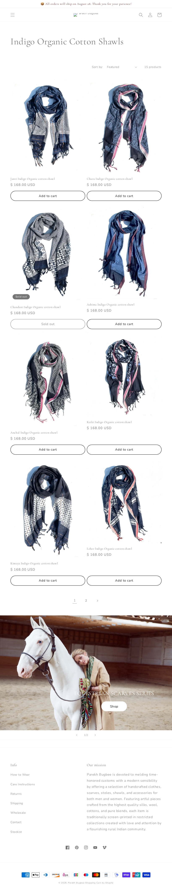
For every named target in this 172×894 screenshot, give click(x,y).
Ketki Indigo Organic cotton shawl (109, 422)
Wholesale (18, 813)
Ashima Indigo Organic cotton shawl (110, 304)
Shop (114, 706)
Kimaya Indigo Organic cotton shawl (34, 563)
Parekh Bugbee (76, 882)
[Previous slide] (76, 735)
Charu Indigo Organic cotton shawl (110, 179)
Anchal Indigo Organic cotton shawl (33, 432)
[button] (12, 15)
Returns (16, 794)
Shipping (16, 803)
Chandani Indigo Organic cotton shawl (35, 307)
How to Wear (20, 775)
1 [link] (75, 600)
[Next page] (97, 600)
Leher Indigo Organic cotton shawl (109, 548)
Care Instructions (22, 784)
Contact (15, 822)
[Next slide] (95, 735)
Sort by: (97, 67)
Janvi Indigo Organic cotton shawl (32, 179)
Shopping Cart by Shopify (99, 882)
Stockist (16, 832)
